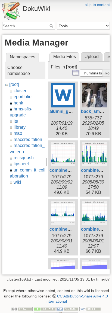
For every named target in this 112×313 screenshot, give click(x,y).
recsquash (24, 157)
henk (18, 103)
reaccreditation (28, 139)
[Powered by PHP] (67, 308)
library (20, 127)
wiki (17, 182)
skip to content (97, 4)
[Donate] (44, 308)
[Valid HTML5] (90, 308)
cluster (20, 90)
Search (52, 26)
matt (18, 133)
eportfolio (23, 96)
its (16, 121)
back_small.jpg (96, 111)
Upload (92, 56)
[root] (14, 84)
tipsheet (21, 163)
